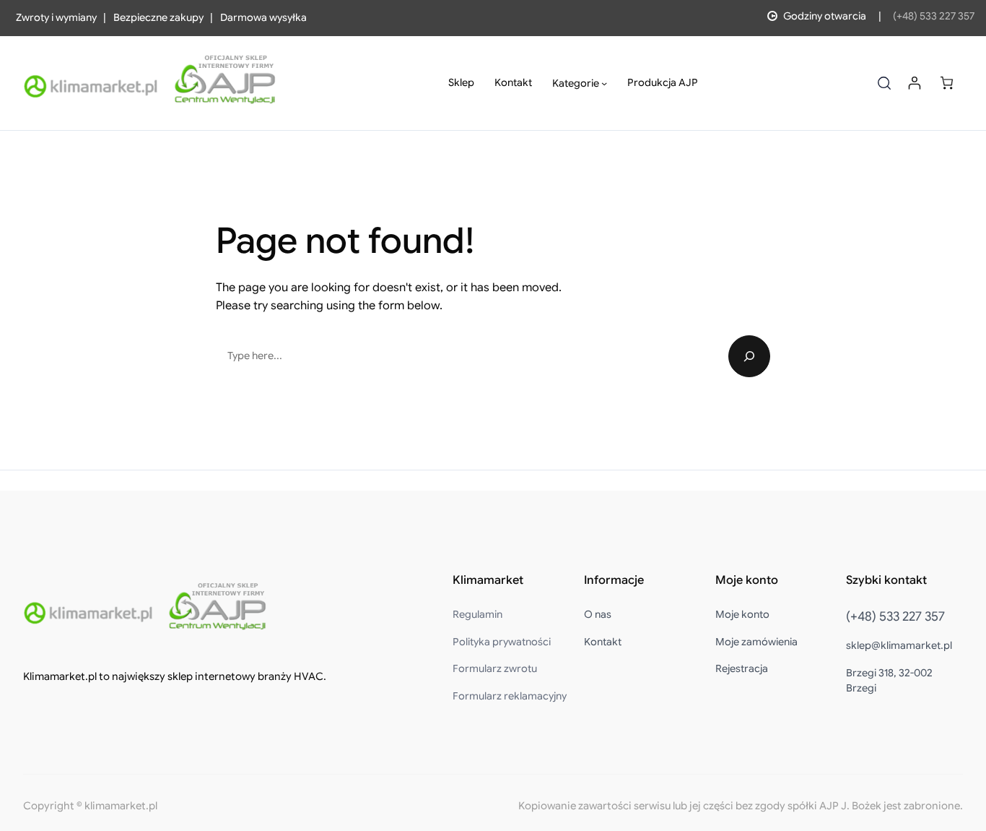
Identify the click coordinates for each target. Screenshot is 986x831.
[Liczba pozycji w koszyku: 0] (946, 82)
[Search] (749, 356)
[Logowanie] (914, 82)
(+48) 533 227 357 (933, 16)
